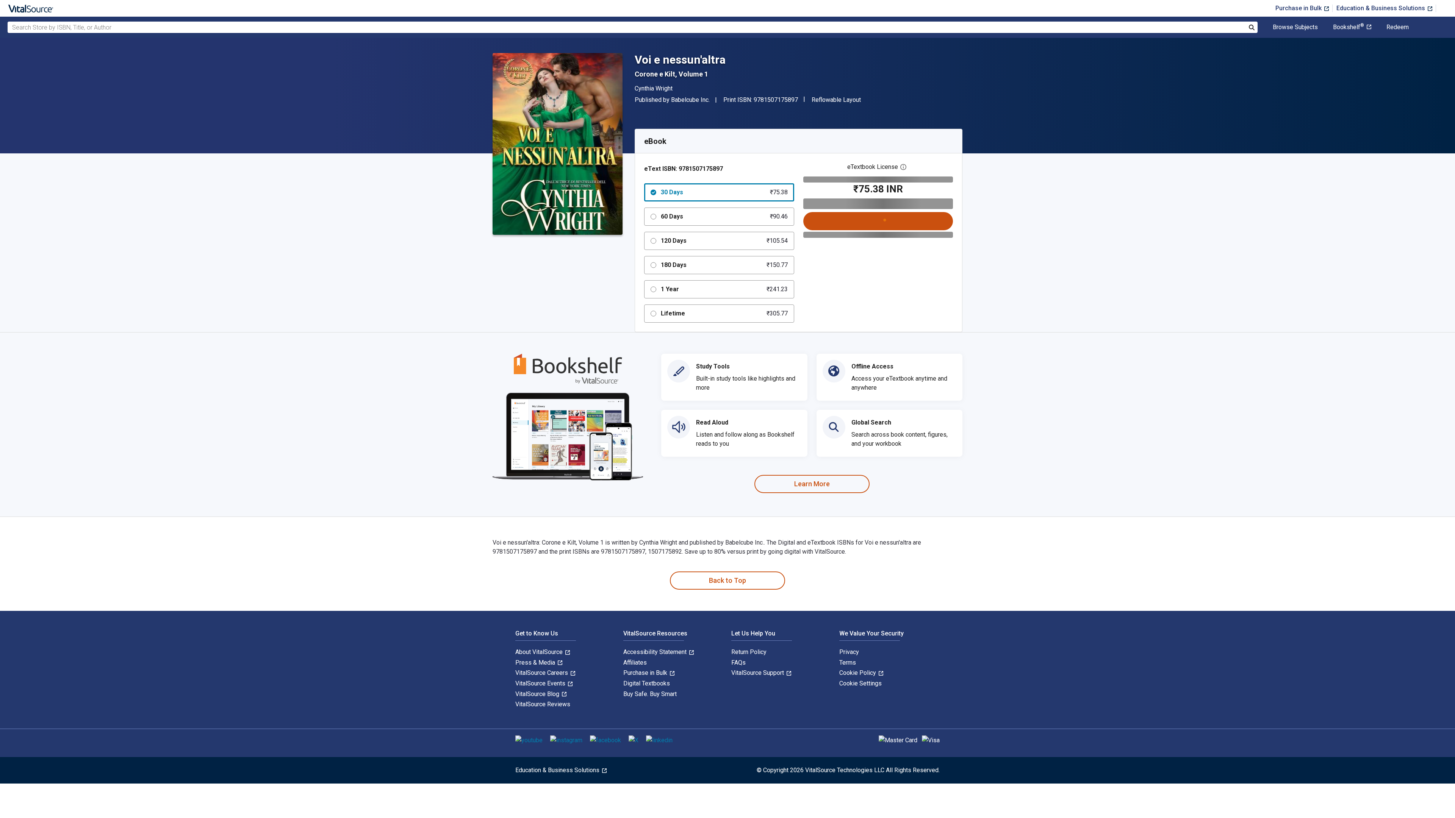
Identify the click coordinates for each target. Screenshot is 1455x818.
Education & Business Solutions (1381, 8)
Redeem (1397, 27)
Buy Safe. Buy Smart (650, 694)
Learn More (812, 484)
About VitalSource (539, 652)
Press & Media (536, 662)
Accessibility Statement (655, 652)
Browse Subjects (1295, 27)
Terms (847, 662)
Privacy (849, 652)
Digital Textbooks (646, 683)
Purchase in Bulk (1299, 8)
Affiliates (635, 662)
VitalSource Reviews (542, 704)
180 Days (724, 265)
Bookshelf (1348, 27)
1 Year (724, 289)
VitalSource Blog (538, 694)
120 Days (724, 240)
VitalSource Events (541, 683)
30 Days (724, 192)
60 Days (724, 216)
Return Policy (749, 652)
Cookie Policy (858, 672)
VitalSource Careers (542, 672)
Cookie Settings (860, 683)
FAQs (738, 662)
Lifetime (724, 313)
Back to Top (727, 580)
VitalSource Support (758, 672)
